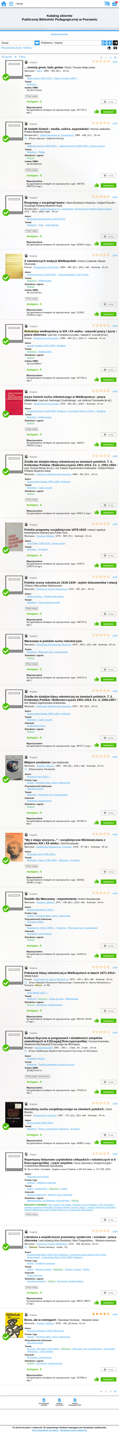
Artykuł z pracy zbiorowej (60, 1194)
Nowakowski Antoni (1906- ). (41, 909)
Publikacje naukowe (46, 1182)
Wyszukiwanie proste (11, 47)
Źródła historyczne (36, 725)
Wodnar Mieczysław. (54, 596)
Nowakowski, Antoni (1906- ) (41, 928)
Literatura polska (35, 788)
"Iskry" (39, 71)
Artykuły (31, 1182)
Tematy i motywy (73, 1269)
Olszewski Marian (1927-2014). (73, 274)
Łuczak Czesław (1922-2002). (46, 345)
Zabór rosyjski (45, 487)
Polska (42, 152)
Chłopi (30, 1188)
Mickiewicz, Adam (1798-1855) (42, 860)
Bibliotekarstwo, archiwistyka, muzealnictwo (48, 1200)
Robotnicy (32, 84)
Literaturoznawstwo (36, 1281)
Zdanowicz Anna (38, 1176)
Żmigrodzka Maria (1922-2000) (62, 1257)
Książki (30, 782)
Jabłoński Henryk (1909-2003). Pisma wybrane (82, 146)
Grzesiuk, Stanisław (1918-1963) (43, 1349)
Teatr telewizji (52, 225)
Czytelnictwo (41, 1188)
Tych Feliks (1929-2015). (46, 543)
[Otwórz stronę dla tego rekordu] (14, 268)
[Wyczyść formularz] (109, 48)
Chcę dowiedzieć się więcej (45, 1430)
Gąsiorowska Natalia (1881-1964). (48, 481)
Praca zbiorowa (34, 1275)
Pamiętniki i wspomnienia (39, 800)
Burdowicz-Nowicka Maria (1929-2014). (46, 219)
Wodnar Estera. (35, 596)
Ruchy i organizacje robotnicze (54, 1129)
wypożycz (108, 111)
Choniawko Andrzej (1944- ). (87, 411)
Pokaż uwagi (31, 96)
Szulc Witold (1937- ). (37, 992)
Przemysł (31, 999)
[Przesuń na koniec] (115, 58)
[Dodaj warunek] (109, 42)
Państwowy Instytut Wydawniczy (52, 589)
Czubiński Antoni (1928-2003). (42, 274)
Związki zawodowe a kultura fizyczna (57, 1064)
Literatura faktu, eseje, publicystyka (53, 782)
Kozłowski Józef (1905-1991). (41, 854)
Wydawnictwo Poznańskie (46, 267)
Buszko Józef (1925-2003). (40, 1123)
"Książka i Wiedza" (45, 536)
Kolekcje (27, 47)
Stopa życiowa (56, 999)
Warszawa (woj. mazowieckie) (53, 652)
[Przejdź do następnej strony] (110, 58)
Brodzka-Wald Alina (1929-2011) (47, 1254)
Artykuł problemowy (36, 1194)
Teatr (41, 225)
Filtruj (22, 57)
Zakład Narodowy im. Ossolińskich (57, 135)
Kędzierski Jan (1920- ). (38, 776)
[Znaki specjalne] (115, 48)
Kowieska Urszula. (36, 1058)
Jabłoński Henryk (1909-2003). (42, 146)
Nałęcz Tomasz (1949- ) (66, 78)
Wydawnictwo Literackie (45, 1115)
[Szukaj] (115, 42)
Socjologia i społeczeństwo (49, 1005)
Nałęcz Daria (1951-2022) (40, 78)
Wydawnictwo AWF (44, 1047)
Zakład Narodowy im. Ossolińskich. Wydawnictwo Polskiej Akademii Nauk (75, 209)
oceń (115, 61)
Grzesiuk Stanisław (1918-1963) (45, 1330)
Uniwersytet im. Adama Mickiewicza (51, 979)
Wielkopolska (45, 280)
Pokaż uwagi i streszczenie (37, 1076)
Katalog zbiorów (59, 34)
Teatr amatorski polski (49, 602)
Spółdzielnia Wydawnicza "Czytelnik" (54, 847)
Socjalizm (43, 549)
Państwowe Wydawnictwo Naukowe (53, 474)
